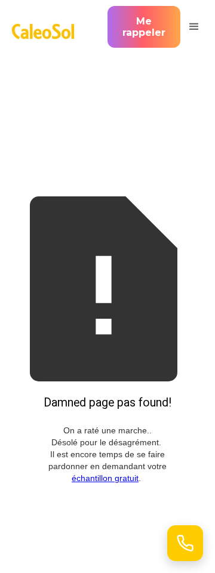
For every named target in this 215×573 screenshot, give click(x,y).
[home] (46, 27)
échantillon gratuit (105, 478)
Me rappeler (143, 27)
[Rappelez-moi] (185, 543)
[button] (192, 27)
